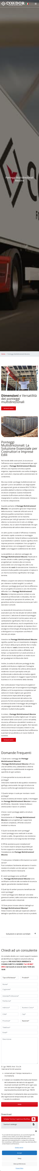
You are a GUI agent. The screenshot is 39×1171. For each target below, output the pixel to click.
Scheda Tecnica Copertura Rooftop (17, 1119)
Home (3, 354)
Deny (19, 1158)
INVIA (19, 1104)
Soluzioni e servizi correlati (18, 934)
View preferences (19, 1164)
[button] (36, 1131)
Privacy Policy (19, 1168)
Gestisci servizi (19, 1147)
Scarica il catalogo (10, 1124)
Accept (19, 1153)
